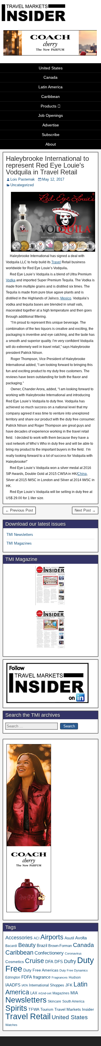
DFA (49, 961)
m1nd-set (44, 993)
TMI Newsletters (19, 534)
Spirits (16, 1008)
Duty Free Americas (40, 970)
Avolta (81, 938)
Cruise (34, 960)
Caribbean (50, 96)
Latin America (50, 87)
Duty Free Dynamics (73, 970)
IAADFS (12, 985)
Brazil (42, 945)
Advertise (50, 125)
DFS (58, 961)
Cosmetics (14, 961)
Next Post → (85, 510)
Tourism (46, 1009)
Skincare (54, 1001)
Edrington (12, 977)
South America (73, 1001)
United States (51, 68)
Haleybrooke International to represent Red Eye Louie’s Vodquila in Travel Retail (47, 165)
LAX (33, 993)
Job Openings (50, 115)
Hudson (75, 977)
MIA (74, 993)
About (50, 144)
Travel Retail (27, 1016)
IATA (25, 985)
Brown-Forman (60, 946)
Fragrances (60, 977)
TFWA (33, 1009)
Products (48, 106)
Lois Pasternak (22, 179)
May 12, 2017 (53, 179)
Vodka (10, 280)
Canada (50, 77)
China (82, 474)
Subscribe (50, 134)
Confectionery (49, 953)
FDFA (26, 977)
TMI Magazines (19, 543)
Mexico (65, 298)
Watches (11, 1025)
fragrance (41, 977)
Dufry (70, 961)
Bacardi (11, 946)
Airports (51, 937)
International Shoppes (46, 985)
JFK (68, 985)
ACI (36, 938)
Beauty (27, 945)
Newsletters (26, 999)
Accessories (19, 937)
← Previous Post (19, 510)
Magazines (60, 993)
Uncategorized (22, 185)
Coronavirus (73, 953)
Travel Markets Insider (74, 1009)
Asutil (69, 938)
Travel (56, 262)
